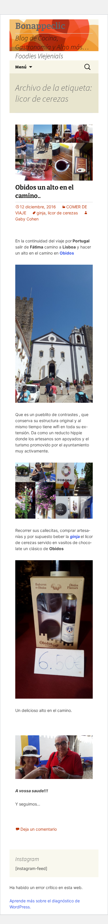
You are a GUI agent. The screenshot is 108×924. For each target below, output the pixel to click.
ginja (41, 212)
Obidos (67, 253)
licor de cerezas (63, 212)
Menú (20, 67)
